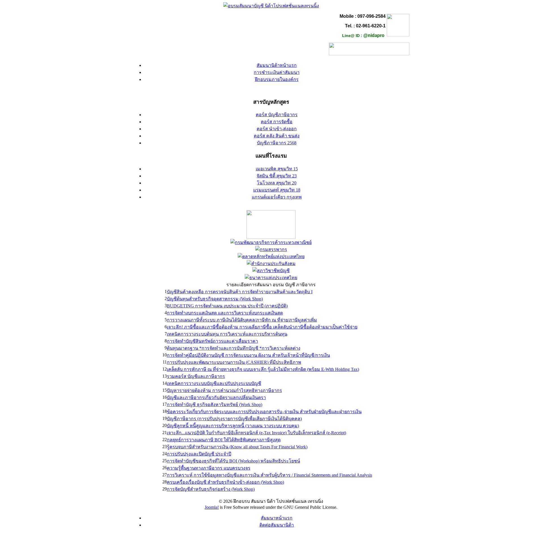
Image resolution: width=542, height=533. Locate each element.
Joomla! (212, 507)
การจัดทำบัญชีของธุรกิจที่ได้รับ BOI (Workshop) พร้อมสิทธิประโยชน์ (233, 461)
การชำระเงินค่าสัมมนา (277, 72)
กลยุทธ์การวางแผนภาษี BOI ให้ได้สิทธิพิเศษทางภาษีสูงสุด (224, 439)
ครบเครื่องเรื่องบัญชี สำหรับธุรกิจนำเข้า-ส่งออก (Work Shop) (225, 482)
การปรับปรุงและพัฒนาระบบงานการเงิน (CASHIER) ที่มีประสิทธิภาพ (234, 362)
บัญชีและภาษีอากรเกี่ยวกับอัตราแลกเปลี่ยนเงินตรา (216, 397)
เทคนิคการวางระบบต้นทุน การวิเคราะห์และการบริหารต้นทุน (227, 334)
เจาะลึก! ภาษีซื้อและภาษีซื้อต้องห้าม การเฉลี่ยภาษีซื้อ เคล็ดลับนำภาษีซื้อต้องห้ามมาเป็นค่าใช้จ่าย (262, 327)
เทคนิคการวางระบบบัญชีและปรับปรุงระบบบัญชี (214, 383)
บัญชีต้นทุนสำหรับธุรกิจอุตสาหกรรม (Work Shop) (215, 298)
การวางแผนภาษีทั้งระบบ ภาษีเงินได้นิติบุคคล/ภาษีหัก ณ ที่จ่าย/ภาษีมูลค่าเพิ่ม (242, 320)
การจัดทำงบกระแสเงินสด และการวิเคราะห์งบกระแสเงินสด (225, 312)
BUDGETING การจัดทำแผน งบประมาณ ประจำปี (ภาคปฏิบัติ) (227, 305)
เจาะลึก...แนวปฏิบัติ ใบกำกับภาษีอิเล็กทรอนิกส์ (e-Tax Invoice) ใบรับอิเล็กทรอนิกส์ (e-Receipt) (256, 432)
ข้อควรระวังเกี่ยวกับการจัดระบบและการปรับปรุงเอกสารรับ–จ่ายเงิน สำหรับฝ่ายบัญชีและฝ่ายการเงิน (264, 411)
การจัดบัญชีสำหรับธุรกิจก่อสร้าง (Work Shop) (211, 489)
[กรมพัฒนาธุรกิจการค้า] (271, 242)
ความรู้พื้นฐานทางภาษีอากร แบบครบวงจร (208, 468)
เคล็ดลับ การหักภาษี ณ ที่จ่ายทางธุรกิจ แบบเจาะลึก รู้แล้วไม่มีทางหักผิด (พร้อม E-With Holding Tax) (263, 369)
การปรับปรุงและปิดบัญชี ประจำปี (199, 453)
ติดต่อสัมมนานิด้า (276, 525)
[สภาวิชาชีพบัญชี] (271, 270)
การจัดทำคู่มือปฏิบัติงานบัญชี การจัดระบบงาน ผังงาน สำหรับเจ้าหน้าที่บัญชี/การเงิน (248, 355)
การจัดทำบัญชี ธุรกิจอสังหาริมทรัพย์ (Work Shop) (214, 404)
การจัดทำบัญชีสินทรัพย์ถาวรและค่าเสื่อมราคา (212, 341)
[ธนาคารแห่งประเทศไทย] (271, 277)
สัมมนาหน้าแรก (276, 518)
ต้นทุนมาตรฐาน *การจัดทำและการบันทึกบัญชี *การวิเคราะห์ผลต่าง (233, 348)
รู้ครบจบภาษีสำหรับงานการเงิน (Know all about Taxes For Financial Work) (237, 446)
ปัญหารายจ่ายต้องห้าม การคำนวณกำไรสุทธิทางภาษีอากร (224, 390)
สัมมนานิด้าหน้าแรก (277, 65)
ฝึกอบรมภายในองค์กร (277, 79)
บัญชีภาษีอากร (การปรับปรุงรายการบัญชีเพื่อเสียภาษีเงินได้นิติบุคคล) (234, 418)
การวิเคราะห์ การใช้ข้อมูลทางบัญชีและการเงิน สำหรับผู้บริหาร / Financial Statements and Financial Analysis (269, 475)
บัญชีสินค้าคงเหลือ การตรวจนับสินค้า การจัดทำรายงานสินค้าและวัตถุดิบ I (239, 291)
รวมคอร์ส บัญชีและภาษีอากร (196, 376)
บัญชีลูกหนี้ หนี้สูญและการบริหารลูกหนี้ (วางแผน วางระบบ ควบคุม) (233, 425)
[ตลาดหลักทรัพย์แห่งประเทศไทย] (271, 256)
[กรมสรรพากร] (271, 249)
